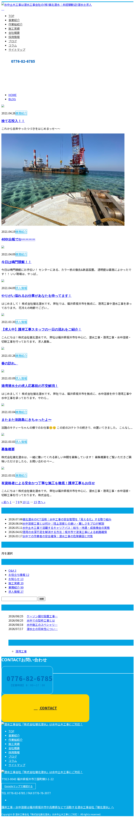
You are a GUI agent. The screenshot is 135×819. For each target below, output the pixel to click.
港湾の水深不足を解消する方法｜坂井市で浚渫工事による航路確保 (64, 532)
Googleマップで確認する (18, 786)
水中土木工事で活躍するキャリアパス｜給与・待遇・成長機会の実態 (66, 528)
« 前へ (5, 502)
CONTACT (13, 67)
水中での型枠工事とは (41, 620)
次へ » (41, 502)
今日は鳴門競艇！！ (16, 262)
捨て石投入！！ (13, 121)
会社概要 (14, 33)
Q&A (12, 570)
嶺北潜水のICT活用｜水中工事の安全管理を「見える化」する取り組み (66, 519)
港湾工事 (21, 651)
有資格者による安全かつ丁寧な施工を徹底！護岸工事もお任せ (48, 483)
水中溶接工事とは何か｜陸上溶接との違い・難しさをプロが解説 (63, 523)
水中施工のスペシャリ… (42, 624)
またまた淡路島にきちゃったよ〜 (26, 419)
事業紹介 (14, 20)
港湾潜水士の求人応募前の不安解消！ (29, 385)
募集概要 (8, 449)
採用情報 (14, 37)
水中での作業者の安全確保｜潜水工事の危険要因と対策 (57, 536)
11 (28, 502)
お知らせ (16, 579)
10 (24, 502)
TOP (11, 16)
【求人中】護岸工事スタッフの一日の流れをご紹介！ (41, 329)
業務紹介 (21, 113)
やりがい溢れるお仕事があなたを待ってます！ (36, 295)
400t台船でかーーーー (18, 239)
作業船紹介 (15, 24)
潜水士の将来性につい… (42, 629)
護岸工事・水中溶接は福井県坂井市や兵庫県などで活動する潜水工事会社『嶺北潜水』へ (57, 807)
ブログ (12, 41)
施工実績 (14, 28)
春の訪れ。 (9, 363)
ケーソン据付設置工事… (42, 616)
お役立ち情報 (18, 575)
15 (35, 502)
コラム (12, 45)
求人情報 (21, 288)
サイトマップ (16, 49)
